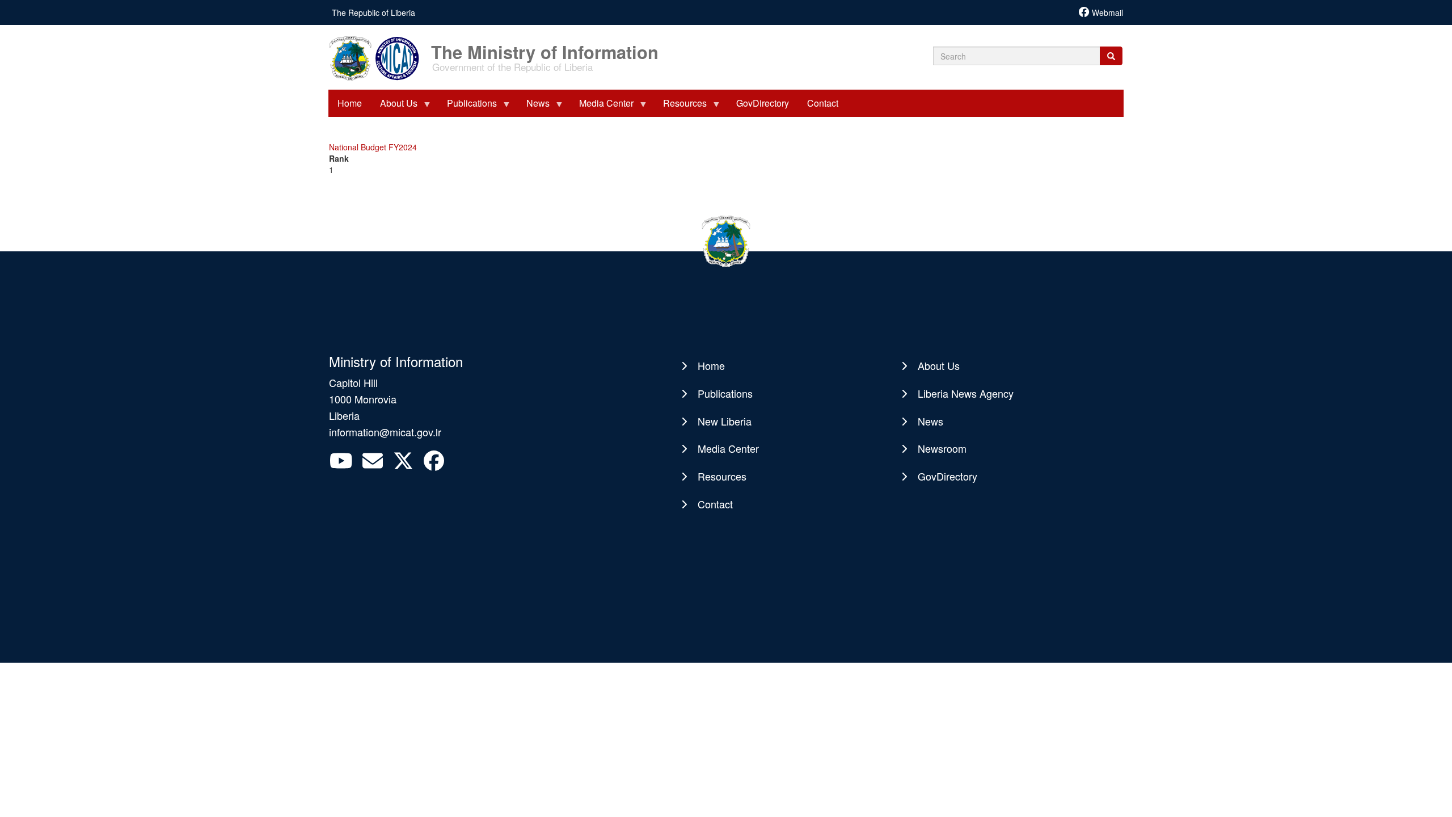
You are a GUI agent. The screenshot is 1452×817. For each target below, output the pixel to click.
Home (711, 365)
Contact (715, 503)
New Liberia (725, 421)
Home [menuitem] (349, 103)
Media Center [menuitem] (602, 106)
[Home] (379, 57)
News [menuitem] (533, 106)
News (930, 421)
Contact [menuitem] (822, 103)
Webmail (1107, 12)
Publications (725, 393)
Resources (722, 476)
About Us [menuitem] (394, 106)
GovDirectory (947, 476)
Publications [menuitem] (467, 106)
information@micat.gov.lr (385, 431)
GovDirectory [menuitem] (762, 103)
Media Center (728, 448)
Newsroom (942, 448)
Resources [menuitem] (680, 106)
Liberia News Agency (966, 393)
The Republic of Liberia (373, 12)
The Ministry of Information (545, 46)
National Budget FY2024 (373, 147)
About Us (939, 365)
